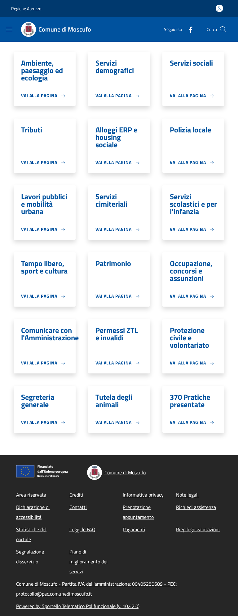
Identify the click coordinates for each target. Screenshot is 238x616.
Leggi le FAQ (82, 529)
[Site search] (223, 29)
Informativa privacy (143, 494)
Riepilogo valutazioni (198, 529)
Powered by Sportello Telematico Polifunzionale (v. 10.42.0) (77, 606)
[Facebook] (188, 29)
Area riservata (31, 494)
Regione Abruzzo (26, 8)
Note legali (187, 494)
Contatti (78, 507)
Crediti (76, 494)
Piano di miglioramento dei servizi (88, 561)
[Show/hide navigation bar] (9, 29)
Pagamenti (134, 529)
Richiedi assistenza (196, 507)
